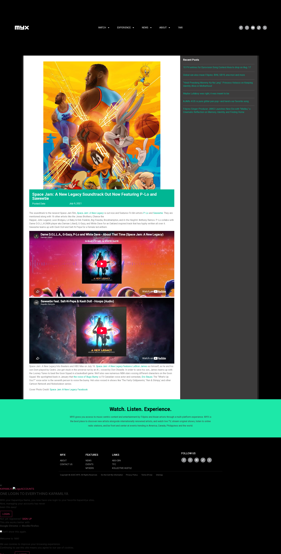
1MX (180, 27)
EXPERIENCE (124, 27)
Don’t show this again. (14, 531)
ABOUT (163, 27)
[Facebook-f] (241, 28)
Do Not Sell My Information (112, 475)
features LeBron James (121, 366)
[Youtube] (253, 28)
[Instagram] (247, 28)
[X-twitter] (265, 28)
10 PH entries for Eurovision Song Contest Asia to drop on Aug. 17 (217, 67)
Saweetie (158, 213)
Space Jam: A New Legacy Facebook (69, 389)
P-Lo (145, 213)
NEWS (145, 27)
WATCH (102, 27)
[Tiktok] (259, 28)
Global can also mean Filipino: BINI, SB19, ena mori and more (214, 75)
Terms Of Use (146, 475)
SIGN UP (27, 518)
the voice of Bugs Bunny (86, 376)
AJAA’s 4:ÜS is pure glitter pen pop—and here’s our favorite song (216, 101)
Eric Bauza (147, 376)
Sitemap (159, 475)
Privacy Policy (132, 475)
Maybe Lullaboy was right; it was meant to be (206, 93)
